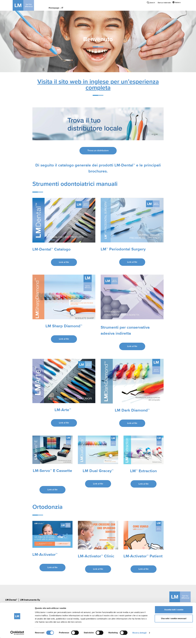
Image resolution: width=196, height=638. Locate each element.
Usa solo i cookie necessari (173, 618)
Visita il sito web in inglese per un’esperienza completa (98, 85)
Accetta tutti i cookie (173, 609)
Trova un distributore (98, 150)
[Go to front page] (27, 5)
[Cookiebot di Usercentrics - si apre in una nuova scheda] (17, 633)
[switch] (75, 633)
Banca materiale (164, 3)
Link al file (64, 262)
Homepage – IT (56, 8)
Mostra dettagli (139, 633)
